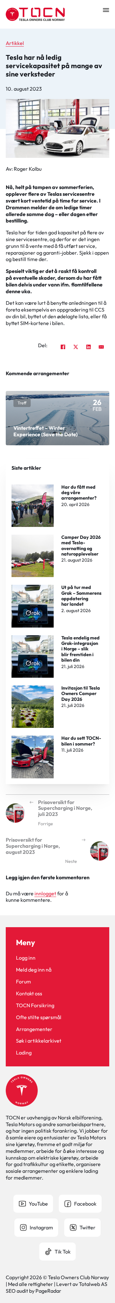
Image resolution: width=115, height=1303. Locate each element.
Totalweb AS (93, 1284)
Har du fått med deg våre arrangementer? (78, 492)
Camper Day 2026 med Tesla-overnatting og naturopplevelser (81, 545)
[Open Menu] (106, 10)
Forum (23, 981)
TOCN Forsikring (35, 1005)
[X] (75, 347)
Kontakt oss (29, 993)
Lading (24, 1052)
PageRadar (48, 1291)
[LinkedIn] (88, 347)
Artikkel (15, 43)
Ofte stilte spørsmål (38, 1017)
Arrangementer (34, 1029)
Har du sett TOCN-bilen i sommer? (81, 741)
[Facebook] (63, 347)
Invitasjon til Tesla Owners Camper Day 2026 (80, 693)
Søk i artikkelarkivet (38, 1040)
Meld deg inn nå (33, 969)
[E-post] (101, 347)
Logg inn (25, 958)
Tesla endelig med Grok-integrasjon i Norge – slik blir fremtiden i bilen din (80, 649)
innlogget (45, 893)
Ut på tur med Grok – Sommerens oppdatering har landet (81, 595)
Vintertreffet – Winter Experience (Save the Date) (45, 431)
